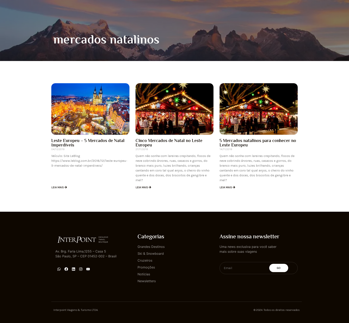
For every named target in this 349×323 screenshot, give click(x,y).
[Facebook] (66, 269)
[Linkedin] (73, 269)
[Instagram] (80, 269)
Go (279, 268)
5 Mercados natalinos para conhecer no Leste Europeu (258, 143)
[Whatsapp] (59, 269)
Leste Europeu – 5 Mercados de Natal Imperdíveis (87, 143)
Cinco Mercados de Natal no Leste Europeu (169, 143)
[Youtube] (88, 269)
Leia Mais (57, 187)
